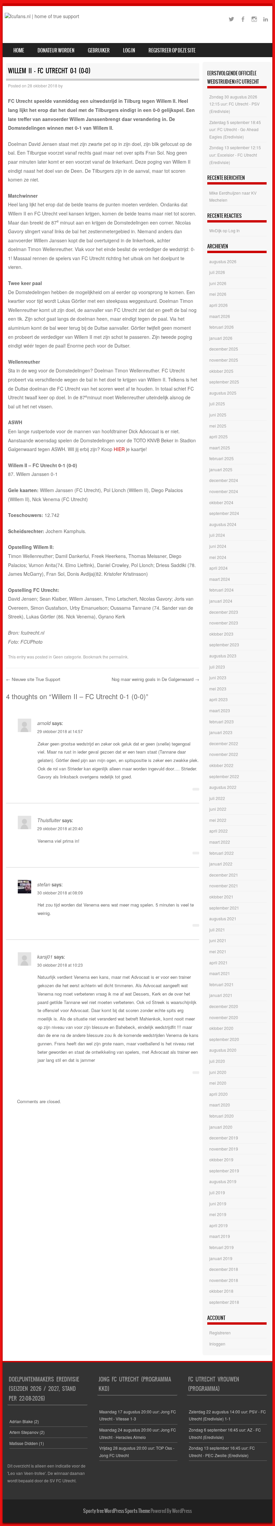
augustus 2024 (222, 524)
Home (18, 50)
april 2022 (218, 831)
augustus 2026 (222, 261)
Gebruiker (99, 50)
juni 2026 (217, 283)
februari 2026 (221, 327)
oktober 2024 (221, 502)
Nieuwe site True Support (33, 679)
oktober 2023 (221, 634)
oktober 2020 (221, 1028)
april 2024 (218, 568)
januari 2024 (220, 601)
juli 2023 (217, 667)
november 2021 (223, 885)
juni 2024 (217, 546)
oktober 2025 (221, 371)
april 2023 (218, 699)
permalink (118, 656)
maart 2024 (219, 579)
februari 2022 (221, 853)
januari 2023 (220, 732)
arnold (44, 723)
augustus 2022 (222, 787)
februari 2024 (221, 590)
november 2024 (223, 491)
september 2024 (224, 513)
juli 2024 (217, 535)
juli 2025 (217, 403)
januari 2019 (220, 1258)
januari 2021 (220, 995)
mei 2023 (217, 688)
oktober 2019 (221, 1159)
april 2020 (218, 1094)
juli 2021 (217, 929)
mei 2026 (217, 294)
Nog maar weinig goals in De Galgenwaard (155, 679)
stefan (43, 884)
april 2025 (218, 436)
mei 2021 (217, 951)
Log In (129, 50)
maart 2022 (219, 842)
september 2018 (224, 1302)
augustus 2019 (222, 1181)
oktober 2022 (221, 765)
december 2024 (223, 480)
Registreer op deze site (172, 50)
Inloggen (217, 1344)
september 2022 (224, 776)
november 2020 (223, 1017)
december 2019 (223, 1137)
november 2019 (223, 1149)
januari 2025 (220, 469)
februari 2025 (221, 458)
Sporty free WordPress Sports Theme (116, 1511)
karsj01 (45, 956)
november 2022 (223, 754)
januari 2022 (220, 864)
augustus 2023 (222, 655)
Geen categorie (67, 656)
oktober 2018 (221, 1291)
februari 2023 (221, 721)
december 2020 (223, 1006)
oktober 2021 (221, 896)
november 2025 (223, 360)
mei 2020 (217, 1083)
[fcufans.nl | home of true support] (42, 16)
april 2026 (218, 305)
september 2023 (224, 644)
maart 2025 (219, 447)
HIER (119, 449)
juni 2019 (217, 1203)
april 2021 (218, 962)
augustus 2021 (222, 918)
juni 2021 (217, 940)
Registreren (220, 1332)
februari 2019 (221, 1247)
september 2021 (224, 908)
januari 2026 (220, 338)
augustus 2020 (222, 1050)
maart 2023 (219, 710)
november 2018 (223, 1280)
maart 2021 (219, 973)
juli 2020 (217, 1061)
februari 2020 (221, 1116)
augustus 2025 (222, 393)
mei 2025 (217, 426)
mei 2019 (217, 1214)
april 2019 (218, 1225)
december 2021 (223, 875)
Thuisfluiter (49, 820)
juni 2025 (217, 414)
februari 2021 (221, 984)
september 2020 (224, 1039)
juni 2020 (217, 1072)
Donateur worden (56, 50)
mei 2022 (217, 820)
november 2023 (223, 623)
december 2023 (223, 612)
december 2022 (223, 743)
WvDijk (215, 230)
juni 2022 (217, 809)
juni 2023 (217, 677)
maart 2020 (219, 1105)
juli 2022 (217, 798)
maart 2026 (219, 316)
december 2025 (223, 349)
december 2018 (223, 1269)
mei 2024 (217, 557)
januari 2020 (220, 1127)
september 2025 (224, 382)
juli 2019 (217, 1192)
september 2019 (224, 1170)
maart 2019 (219, 1236)
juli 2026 (217, 272)
